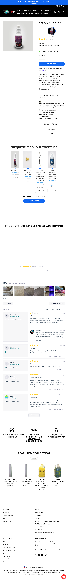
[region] (34, 291)
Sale (46, 13)
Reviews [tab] (7, 299)
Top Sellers (22, 11)
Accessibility (39, 512)
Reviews (6, 544)
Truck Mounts (8, 515)
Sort (48, 309)
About (37, 509)
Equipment (44, 11)
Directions (51, 129)
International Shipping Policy (44, 533)
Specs (51, 133)
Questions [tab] (16, 299)
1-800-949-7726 (8, 6)
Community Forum (9, 550)
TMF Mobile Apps (9, 547)
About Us (6, 559)
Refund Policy (39, 530)
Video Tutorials (8, 539)
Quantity (42, 55)
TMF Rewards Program (42, 524)
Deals (5, 518)
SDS (4, 562)
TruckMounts (37, 13)
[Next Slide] (63, 291)
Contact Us (7, 556)
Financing (38, 515)
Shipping (41, 45)
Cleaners (32, 11)
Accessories (23, 13)
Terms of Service (40, 527)
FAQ (4, 553)
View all (34, 458)
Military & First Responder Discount (47, 521)
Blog (4, 542)
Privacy (37, 518)
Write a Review (59, 303)
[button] (46, 39)
